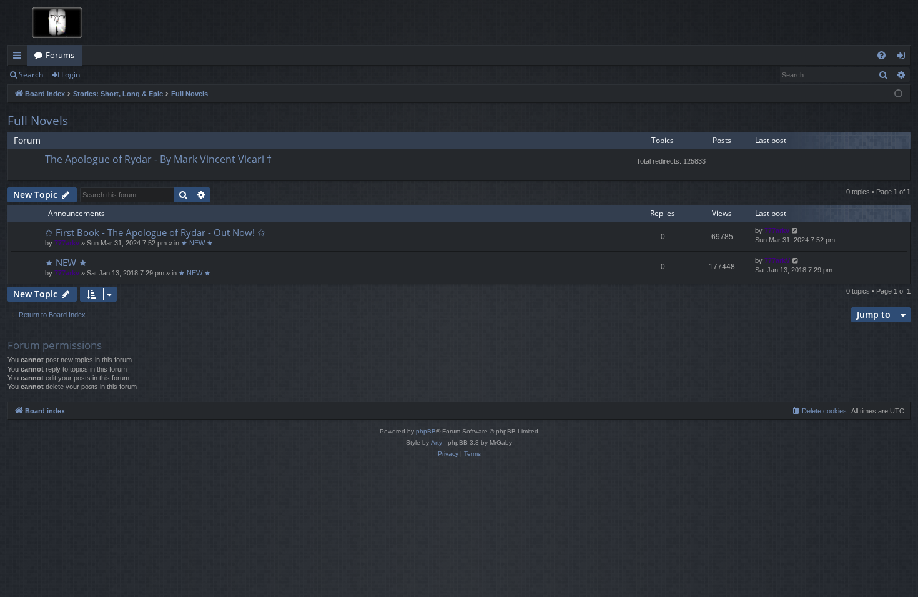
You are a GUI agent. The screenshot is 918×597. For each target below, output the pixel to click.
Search (31, 74)
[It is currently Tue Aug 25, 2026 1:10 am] (898, 94)
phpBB (426, 431)
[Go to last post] (795, 230)
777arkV (777, 260)
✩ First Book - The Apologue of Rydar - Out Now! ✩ (155, 232)
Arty (436, 442)
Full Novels (37, 120)
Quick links (19, 57)
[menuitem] (881, 55)
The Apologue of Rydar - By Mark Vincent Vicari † (158, 159)
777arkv (66, 243)
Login (70, 74)
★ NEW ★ (197, 243)
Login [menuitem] (903, 57)
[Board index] (54, 22)
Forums (60, 55)
